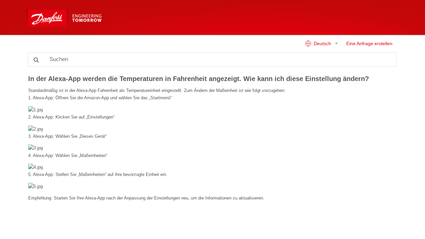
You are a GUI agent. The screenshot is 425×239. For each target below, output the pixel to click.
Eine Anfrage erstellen (369, 43)
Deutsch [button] (322, 43)
